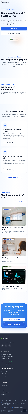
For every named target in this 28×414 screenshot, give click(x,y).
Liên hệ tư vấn (13, 28)
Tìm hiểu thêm (8, 142)
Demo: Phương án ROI (7, 361)
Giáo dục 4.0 (5, 375)
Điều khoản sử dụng (3, 411)
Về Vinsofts (4, 385)
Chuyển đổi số (5, 371)
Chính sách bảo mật (10, 411)
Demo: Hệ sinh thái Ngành (8, 363)
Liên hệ (4, 394)
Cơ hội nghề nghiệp (6, 392)
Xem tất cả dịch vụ (13, 177)
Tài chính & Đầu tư (6, 378)
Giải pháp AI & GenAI (6, 354)
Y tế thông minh (5, 373)
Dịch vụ (4, 387)
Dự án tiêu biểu (5, 390)
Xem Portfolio (20, 201)
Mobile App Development (7, 356)
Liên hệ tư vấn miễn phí (14, 319)
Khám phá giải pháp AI (14, 324)
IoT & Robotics (5, 358)
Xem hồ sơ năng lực (15, 33)
